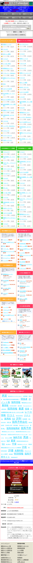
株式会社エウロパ (27, 402)
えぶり (21, 358)
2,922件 (29, 56)
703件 (29, 136)
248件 (29, 142)
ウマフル (5, 197)
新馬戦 (7, 418)
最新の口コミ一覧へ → (8, 321)
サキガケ (22, 107)
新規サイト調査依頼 (23, 559)
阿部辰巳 (22, 351)
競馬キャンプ (7, 345)
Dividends (6, 342)
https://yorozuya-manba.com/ (15, 507)
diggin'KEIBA (23, 355)
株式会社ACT (14, 457)
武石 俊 (9, 422)
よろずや (16, 495)
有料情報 (11, 454)
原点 (4, 84)
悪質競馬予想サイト (6, 562)
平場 (14, 444)
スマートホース (24, 49)
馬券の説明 (20, 552)
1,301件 (29, 70)
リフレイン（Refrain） (9, 73)
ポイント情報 (8, 437)
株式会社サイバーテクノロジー (15, 396)
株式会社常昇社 (19, 415)
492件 (29, 114)
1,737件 (29, 65)
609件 (29, 130)
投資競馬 (25, 419)
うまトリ (5, 183)
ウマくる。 (6, 249)
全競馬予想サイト (6, 557)
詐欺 (24, 447)
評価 (10, 450)
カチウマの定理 (24, 92)
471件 (29, 80)
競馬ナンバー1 (24, 58)
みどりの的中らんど (25, 122)
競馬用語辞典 (21, 548)
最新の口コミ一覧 (6, 546)
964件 (12, 75)
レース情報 (20, 550)
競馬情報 (12, 408)
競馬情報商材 (13, 428)
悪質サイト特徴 (5, 552)
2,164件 (13, 175)
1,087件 (29, 51)
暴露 (21, 408)
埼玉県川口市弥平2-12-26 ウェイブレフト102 (17, 434)
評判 (18, 418)
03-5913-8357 (13, 405)
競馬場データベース (23, 546)
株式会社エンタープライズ (8, 431)
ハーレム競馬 (7, 255)
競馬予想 (26, 428)
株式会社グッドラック (22, 444)
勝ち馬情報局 (7, 350)
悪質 (4, 395)
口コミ (11, 415)
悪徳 (25, 437)
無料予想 (17, 437)
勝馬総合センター (25, 112)
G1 (3, 444)
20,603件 (29, 46)
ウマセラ (22, 54)
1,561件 (29, 124)
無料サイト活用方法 (6, 550)
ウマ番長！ (6, 347)
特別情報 (18, 453)
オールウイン (7, 173)
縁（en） (5, 188)
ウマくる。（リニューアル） (9, 163)
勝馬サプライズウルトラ (26, 133)
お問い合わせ (21, 562)
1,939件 (13, 65)
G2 (13, 418)
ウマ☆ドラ (23, 68)
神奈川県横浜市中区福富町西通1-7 (11, 399)
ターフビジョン (24, 44)
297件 (12, 199)
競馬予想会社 (19, 421)
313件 (29, 105)
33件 (28, 89)
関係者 (24, 399)
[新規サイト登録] (16, 35)
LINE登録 (25, 396)
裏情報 (5, 405)
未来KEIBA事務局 (8, 352)
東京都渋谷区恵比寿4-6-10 (22, 441)
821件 (29, 61)
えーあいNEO (7, 63)
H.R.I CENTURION (25, 347)
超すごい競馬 (23, 82)
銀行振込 (15, 425)
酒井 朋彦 (20, 405)
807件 (29, 84)
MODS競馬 (23, 291)
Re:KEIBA (22, 262)
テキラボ (22, 78)
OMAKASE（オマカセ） (25, 127)
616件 (29, 119)
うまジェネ (23, 63)
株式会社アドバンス (24, 425)
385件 (29, 110)
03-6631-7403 (8, 425)
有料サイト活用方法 (6, 548)
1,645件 (29, 94)
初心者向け (8, 444)
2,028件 (13, 190)
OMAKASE (23, 243)
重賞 (13, 440)
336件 (12, 166)
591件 (29, 99)
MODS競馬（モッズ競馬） (26, 102)
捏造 (27, 409)
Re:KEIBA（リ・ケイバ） (25, 139)
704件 (29, 75)
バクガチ (22, 97)
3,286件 (17, 502)
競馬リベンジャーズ (25, 73)
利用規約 (19, 557)
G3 (8, 441)
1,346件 (13, 185)
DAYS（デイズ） (24, 87)
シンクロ (5, 260)
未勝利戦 (19, 450)
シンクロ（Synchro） (26, 117)
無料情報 (15, 402)
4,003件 (13, 86)
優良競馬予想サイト (6, 559)
